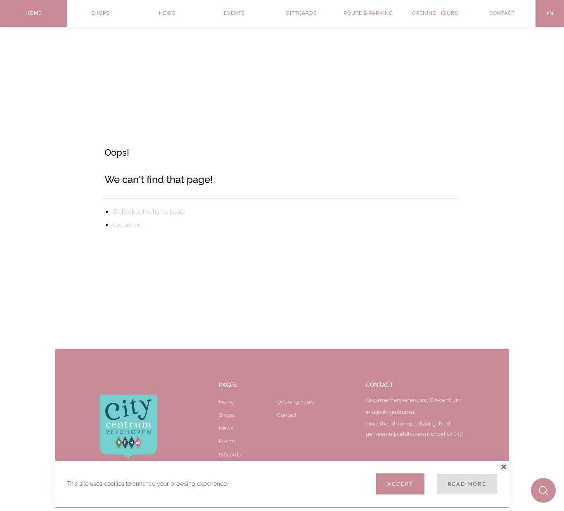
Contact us (127, 225)
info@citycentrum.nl (391, 412)
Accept (400, 483)
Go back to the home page (148, 212)
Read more (467, 483)
